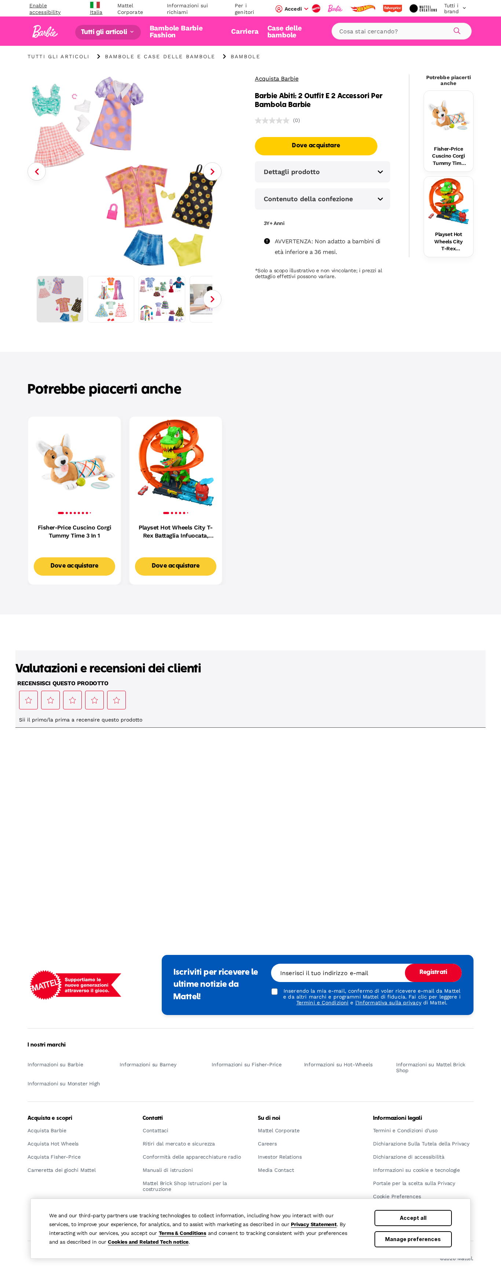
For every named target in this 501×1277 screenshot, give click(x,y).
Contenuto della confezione (308, 199)
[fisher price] (393, 8)
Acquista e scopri (50, 1118)
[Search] (456, 29)
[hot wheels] (363, 8)
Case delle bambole (284, 31)
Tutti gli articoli (105, 32)
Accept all (413, 1218)
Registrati (433, 972)
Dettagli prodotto (292, 172)
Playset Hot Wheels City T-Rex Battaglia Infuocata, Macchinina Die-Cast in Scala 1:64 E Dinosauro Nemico (448, 241)
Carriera (244, 31)
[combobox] (402, 31)
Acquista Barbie (277, 78)
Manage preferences (413, 1239)
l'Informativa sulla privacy (388, 1002)
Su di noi (269, 1118)
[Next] (212, 171)
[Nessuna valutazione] (274, 120)
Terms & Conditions (182, 1233)
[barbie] (336, 8)
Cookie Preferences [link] (397, 1196)
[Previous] (37, 171)
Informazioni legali (397, 1118)
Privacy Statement (314, 1224)
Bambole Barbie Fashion (176, 31)
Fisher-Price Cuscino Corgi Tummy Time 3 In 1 (448, 156)
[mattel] (317, 8)
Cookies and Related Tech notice (148, 1242)
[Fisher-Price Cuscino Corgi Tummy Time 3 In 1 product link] (448, 115)
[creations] (423, 8)
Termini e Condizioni (322, 1002)
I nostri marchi (47, 1045)
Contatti (153, 1118)
